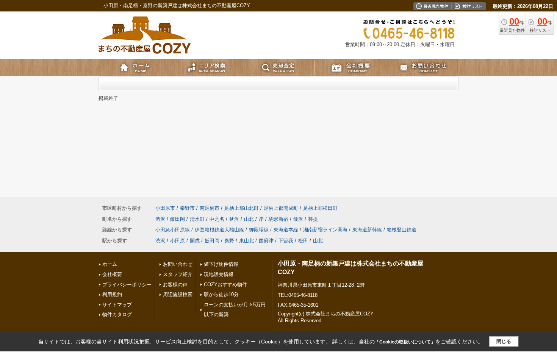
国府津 (266, 240)
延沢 (234, 219)
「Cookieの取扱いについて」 (405, 342)
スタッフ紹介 (177, 274)
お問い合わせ (177, 264)
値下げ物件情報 (221, 264)
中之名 (217, 219)
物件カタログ (117, 314)
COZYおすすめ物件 (225, 284)
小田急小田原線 (172, 229)
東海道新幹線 (367, 229)
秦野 (229, 240)
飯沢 (298, 219)
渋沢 (160, 219)
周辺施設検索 (177, 294)
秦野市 (187, 208)
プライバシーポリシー (127, 284)
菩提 (313, 219)
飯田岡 (177, 219)
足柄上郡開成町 (281, 208)
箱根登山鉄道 (401, 229)
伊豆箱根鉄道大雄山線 (219, 229)
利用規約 (112, 294)
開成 (195, 240)
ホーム (109, 264)
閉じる (503, 341)
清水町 (197, 219)
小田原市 (165, 208)
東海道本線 (286, 229)
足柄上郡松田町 (320, 208)
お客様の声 (175, 284)
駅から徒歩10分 (221, 294)
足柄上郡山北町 (241, 208)
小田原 (177, 240)
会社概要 (112, 274)
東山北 (246, 240)
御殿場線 (259, 229)
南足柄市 (209, 208)
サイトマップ (117, 304)
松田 (303, 240)
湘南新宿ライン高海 (325, 229)
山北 (249, 219)
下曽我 (285, 240)
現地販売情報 (218, 274)
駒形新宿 (278, 219)
